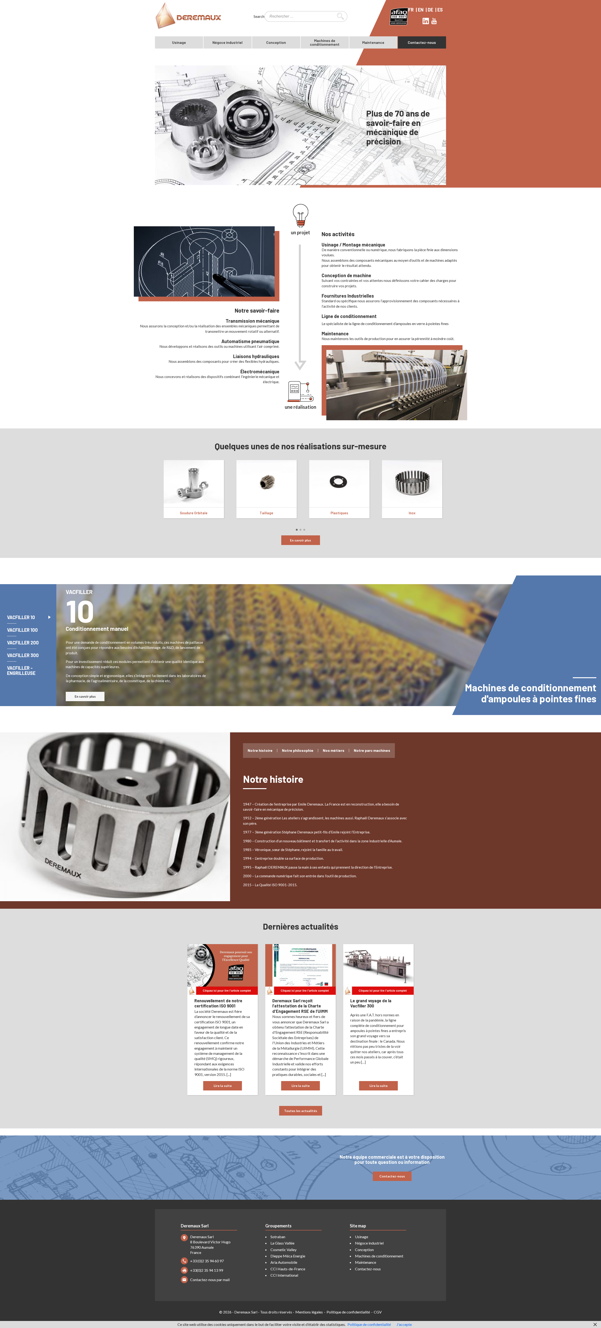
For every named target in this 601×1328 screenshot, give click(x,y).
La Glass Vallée (282, 1243)
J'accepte (404, 1324)
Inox (412, 513)
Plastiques (339, 513)
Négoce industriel (227, 42)
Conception (276, 42)
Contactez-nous (422, 42)
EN (421, 9)
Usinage (179, 42)
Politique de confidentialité (348, 1312)
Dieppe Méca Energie (287, 1256)
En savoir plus (300, 540)
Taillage (266, 513)
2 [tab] (302, 531)
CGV (378, 1312)
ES (440, 9)
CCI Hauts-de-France (287, 1269)
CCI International (284, 1275)
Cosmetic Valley (283, 1249)
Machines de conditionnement (324, 42)
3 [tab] (306, 531)
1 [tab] (299, 531)
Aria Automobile (283, 1262)
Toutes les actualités (300, 1111)
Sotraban (277, 1236)
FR (411, 9)
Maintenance (373, 42)
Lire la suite (223, 1086)
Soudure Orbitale (194, 513)
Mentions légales (309, 1312)
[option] (300, 125)
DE (431, 9)
